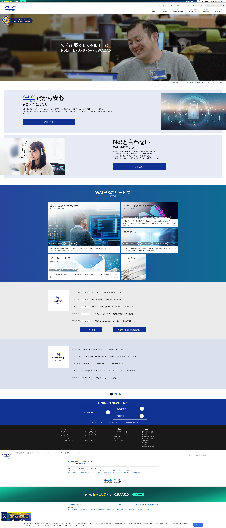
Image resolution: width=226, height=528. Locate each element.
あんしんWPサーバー (91, 432)
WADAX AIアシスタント (120, 432)
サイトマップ (81, 453)
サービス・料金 (178, 10)
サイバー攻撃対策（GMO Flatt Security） (112, 472)
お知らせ (165, 5)
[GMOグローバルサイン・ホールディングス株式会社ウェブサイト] (80, 464)
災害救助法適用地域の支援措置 (129, 330)
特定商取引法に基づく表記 (22, 453)
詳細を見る (48, 122)
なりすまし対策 (126, 472)
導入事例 (65, 436)
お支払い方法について (148, 438)
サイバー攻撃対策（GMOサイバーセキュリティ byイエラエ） (90, 472)
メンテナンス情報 (119, 440)
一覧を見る (91, 330)
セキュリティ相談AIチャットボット (124, 470)
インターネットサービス (73, 509)
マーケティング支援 (110, 509)
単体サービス (88, 440)
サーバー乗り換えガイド (149, 446)
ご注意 (144, 444)
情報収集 (123, 509)
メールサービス (89, 438)
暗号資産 (134, 509)
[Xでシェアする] (111, 394)
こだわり (165, 10)
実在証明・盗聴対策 (72, 472)
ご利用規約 (145, 440)
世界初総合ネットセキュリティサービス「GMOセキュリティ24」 (81, 470)
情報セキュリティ (36, 453)
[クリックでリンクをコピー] (120, 394)
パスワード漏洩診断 (100, 470)
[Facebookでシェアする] (115, 394)
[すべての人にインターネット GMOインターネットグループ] (213, 1)
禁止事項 (144, 442)
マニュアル (186, 5)
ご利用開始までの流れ (95, 422)
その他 (148, 509)
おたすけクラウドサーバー (92, 434)
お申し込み (218, 10)
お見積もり (121, 409)
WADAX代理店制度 (198, 5)
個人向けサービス (141, 509)
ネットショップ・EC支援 (84, 509)
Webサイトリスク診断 (110, 470)
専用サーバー (88, 436)
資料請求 (206, 10)
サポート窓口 (193, 10)
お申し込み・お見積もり (149, 432)
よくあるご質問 (175, 5)
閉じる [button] (198, 524)
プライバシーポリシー (76, 525)
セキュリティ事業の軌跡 (135, 472)
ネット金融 (129, 509)
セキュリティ (102, 509)
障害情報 (116, 438)
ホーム (154, 10)
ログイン (157, 5)
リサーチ (118, 509)
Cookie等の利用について (67, 453)
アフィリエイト (67, 438)
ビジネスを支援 (94, 509)
